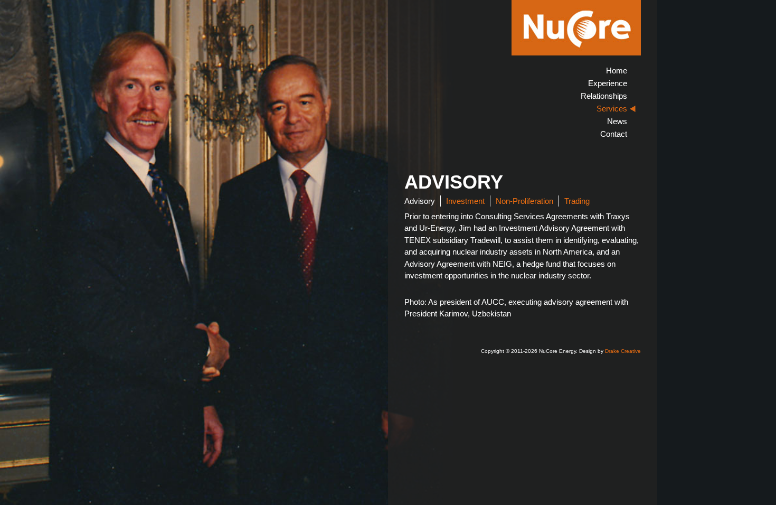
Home (616, 70)
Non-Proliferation (524, 201)
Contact (613, 133)
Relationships (604, 95)
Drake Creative (623, 351)
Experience (607, 83)
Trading (577, 201)
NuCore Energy (576, 27)
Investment (465, 201)
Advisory (419, 201)
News (617, 121)
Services (612, 108)
